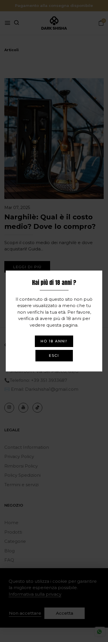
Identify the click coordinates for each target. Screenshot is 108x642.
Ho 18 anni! (54, 341)
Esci (54, 355)
